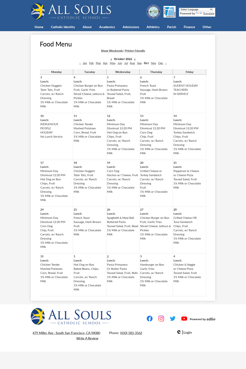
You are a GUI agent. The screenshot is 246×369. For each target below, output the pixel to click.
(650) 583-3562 (131, 332)
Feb (91, 63)
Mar (98, 63)
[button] (63, 26)
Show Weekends (112, 50)
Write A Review (87, 338)
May (112, 63)
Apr (105, 63)
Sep (139, 63)
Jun (120, 63)
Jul (126, 63)
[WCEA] (169, 16)
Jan (85, 63)
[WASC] (153, 17)
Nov (153, 63)
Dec (160, 63)
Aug (132, 63)
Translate (208, 13)
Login (184, 332)
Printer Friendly (135, 50)
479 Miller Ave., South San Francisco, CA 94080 (66, 332)
